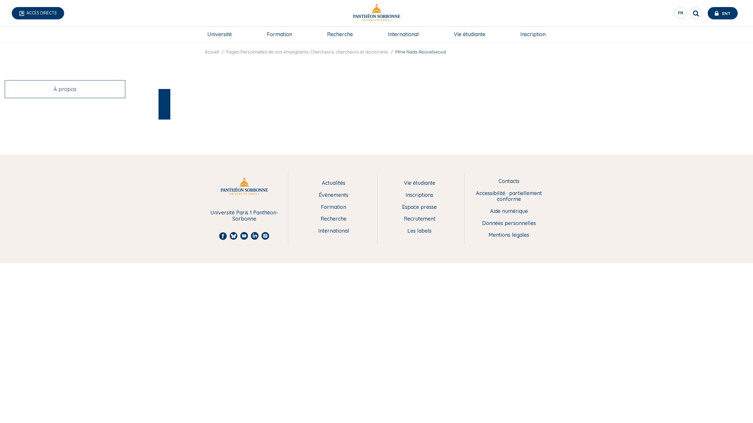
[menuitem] (219, 34)
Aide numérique (509, 211)
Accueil (212, 52)
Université (219, 34)
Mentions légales (509, 235)
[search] (696, 13)
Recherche (340, 34)
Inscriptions (419, 195)
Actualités (333, 183)
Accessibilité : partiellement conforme (509, 196)
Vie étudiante (469, 34)
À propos (65, 89)
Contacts (509, 181)
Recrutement (419, 219)
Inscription (533, 34)
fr (681, 14)
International (403, 34)
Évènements (333, 195)
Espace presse (419, 207)
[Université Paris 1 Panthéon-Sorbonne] (376, 13)
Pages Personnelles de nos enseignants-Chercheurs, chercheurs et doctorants (307, 52)
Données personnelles (509, 223)
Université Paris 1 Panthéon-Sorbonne (244, 216)
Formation (279, 34)
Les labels (419, 231)
